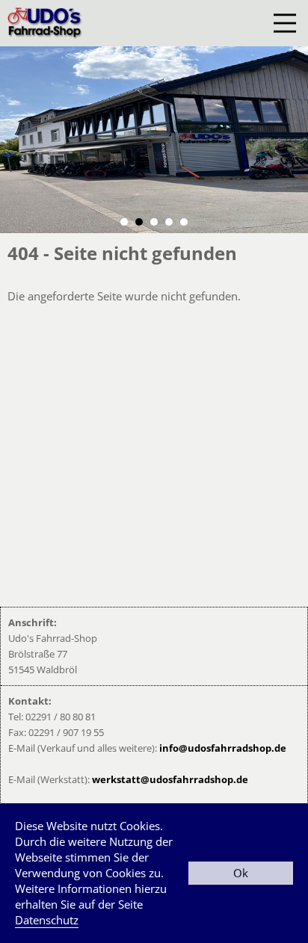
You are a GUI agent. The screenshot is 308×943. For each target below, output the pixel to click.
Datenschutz (46, 919)
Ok (240, 872)
